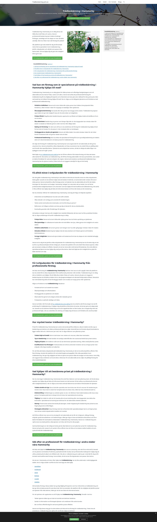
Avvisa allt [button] (83, 519)
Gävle (36, 472)
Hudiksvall (38, 469)
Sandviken (38, 466)
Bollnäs (37, 476)
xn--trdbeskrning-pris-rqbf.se (49, 154)
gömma (50, 64)
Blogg (119, 2)
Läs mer (91, 516)
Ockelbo (37, 482)
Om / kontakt (112, 2)
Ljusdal (37, 479)
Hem (99, 2)
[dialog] (78, 517)
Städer (105, 2)
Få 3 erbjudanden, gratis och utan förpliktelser (78, 18)
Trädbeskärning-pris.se (40, 2)
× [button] (155, 513)
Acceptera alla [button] (74, 519)
